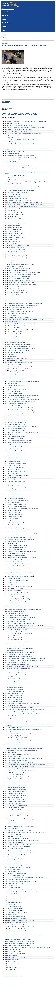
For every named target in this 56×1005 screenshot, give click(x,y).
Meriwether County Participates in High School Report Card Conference (25, 748)
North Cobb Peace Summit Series (15, 677)
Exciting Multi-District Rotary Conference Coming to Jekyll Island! (23, 572)
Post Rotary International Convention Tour (17, 603)
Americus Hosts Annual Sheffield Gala (17, 842)
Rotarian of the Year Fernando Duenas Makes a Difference (21, 889)
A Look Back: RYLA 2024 (13, 970)
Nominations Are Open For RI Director (16, 953)
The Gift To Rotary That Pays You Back (17, 801)
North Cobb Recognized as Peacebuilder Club (18, 389)
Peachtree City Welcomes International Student (18, 838)
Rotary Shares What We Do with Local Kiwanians (19, 414)
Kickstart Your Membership (14, 153)
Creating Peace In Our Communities (16, 791)
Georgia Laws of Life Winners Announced (18, 270)
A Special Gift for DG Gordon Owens (16, 775)
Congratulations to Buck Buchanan (16, 638)
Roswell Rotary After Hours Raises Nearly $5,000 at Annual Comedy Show (25, 935)
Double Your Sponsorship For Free (16, 910)
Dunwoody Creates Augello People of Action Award (20, 931)
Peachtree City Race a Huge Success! (16, 420)
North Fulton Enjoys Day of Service (17, 288)
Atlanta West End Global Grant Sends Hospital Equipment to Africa (23, 399)
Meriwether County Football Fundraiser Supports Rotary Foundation (23, 395)
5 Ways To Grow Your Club (14, 465)
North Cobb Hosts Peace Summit (15, 705)
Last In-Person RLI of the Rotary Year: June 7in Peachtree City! (23, 206)
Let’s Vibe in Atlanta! (13, 315)
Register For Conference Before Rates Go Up (18, 475)
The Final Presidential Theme (14, 963)
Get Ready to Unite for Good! (15, 321)
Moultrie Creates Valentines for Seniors (17, 342)
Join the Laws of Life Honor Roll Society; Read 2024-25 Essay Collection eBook (27, 204)
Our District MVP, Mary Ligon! (15, 227)
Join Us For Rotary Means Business (16, 799)
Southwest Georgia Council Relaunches (17, 857)
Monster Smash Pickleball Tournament (17, 789)
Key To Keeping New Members (15, 701)
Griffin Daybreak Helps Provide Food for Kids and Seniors (21, 941)
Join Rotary (5, 15)
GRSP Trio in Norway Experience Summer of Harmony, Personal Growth (26, 877)
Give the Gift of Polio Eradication (15, 650)
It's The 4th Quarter (12, 243)
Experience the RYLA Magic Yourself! (18, 293)
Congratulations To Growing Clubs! (16, 783)
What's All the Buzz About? (14, 716)
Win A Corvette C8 (11, 972)
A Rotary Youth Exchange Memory (16, 742)
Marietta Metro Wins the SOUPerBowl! (18, 309)
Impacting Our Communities (14, 863)
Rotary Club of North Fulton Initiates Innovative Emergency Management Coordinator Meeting (29, 947)
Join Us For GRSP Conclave (15, 123)
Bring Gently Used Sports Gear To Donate (18, 251)
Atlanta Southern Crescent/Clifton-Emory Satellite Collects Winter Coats (24, 609)
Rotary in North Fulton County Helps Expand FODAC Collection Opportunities (26, 764)
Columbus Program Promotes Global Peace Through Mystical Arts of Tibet (25, 758)
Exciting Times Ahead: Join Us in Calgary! (18, 937)
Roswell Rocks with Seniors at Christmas (17, 424)
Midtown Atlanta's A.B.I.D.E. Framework (17, 787)
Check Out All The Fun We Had (15, 212)
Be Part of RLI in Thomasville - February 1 (18, 627)
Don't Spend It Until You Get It (15, 900)
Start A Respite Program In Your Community (18, 192)
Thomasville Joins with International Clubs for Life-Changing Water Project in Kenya (27, 182)
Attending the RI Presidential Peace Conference (19, 260)
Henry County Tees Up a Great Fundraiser (18, 736)
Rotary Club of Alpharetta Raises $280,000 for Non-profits (21, 368)
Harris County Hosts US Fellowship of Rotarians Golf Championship (24, 140)
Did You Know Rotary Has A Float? (16, 781)
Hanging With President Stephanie (16, 691)
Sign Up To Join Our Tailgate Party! (16, 249)
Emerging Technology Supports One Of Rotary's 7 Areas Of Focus (23, 891)
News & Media (6, 23)
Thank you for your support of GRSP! (17, 223)
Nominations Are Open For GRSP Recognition (19, 245)
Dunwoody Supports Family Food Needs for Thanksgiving (21, 656)
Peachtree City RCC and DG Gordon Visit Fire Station (20, 648)
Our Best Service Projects (14, 225)
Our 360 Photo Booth (13, 217)
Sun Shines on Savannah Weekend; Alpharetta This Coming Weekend (24, 722)
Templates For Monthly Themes (15, 908)
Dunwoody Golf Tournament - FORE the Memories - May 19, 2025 (23, 381)
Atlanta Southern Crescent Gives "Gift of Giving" (19, 619)
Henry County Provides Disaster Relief (17, 718)
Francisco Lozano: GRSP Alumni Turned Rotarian (19, 816)
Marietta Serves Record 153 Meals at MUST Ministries (20, 633)
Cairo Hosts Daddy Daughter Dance (16, 336)
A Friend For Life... (11, 966)
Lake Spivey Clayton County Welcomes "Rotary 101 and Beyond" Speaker (25, 133)
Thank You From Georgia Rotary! (16, 219)
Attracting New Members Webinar (16, 807)
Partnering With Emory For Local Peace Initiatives (20, 362)
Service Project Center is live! (14, 861)
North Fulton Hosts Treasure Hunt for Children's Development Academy (24, 729)
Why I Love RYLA (12, 434)
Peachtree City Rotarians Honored (16, 646)
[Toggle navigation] (18, 6)
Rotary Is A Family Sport (14, 208)
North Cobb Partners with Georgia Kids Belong (19, 397)
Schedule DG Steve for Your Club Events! (17, 164)
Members (4, 26)
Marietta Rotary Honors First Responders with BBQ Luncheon (22, 750)
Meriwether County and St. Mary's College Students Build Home (24, 305)
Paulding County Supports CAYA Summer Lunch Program (21, 920)
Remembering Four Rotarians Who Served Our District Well (21, 623)
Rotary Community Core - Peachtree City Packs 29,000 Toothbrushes (24, 144)
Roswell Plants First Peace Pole (16, 883)
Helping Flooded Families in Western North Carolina (20, 442)
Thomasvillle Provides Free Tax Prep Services (19, 291)
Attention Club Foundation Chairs (15, 809)
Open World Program (12, 955)
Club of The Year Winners (14, 235)
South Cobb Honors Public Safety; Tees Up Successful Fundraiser (23, 157)
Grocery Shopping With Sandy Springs (17, 859)
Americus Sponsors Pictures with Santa (17, 393)
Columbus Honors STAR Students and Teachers (19, 350)
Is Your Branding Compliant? (14, 869)
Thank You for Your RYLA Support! (16, 177)
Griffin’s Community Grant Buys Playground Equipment (21, 190)
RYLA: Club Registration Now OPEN (17, 772)
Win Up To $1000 (12, 752)
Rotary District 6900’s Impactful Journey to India (19, 446)
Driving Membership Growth (14, 949)
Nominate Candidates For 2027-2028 (16, 855)
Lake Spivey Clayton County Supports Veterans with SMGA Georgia (24, 186)
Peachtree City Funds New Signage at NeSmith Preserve (21, 155)
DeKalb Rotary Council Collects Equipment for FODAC (21, 846)
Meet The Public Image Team (14, 146)
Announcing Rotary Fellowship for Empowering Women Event (22, 323)
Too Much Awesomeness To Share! (16, 379)
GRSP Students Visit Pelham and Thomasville (19, 268)
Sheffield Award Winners (13, 137)
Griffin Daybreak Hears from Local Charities (18, 317)
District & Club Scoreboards (14, 906)
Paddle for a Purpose (12, 387)
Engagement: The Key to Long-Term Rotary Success (20, 418)
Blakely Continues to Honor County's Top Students (20, 366)
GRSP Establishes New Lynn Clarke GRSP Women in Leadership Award (25, 202)
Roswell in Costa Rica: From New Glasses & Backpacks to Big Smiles (25, 272)
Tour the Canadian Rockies (14, 461)
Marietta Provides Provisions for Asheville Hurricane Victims (22, 746)
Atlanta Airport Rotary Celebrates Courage (17, 175)
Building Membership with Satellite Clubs (17, 358)
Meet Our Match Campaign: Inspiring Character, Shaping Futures (23, 852)
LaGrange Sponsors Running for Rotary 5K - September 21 (21, 820)
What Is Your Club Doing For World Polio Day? (19, 785)
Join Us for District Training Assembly (17, 313)
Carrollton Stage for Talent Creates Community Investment (22, 280)
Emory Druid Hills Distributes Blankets (17, 403)
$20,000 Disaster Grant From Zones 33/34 (17, 672)
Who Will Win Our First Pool (15, 898)
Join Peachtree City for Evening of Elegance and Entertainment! (22, 924)
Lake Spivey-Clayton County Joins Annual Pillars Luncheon (22, 284)
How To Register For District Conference (17, 471)
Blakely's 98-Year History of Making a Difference (19, 830)
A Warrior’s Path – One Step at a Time (17, 258)
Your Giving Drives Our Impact (15, 693)
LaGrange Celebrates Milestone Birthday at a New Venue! (21, 348)
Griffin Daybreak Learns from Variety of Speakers (19, 754)
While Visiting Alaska (13, 828)
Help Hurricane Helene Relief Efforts (16, 779)
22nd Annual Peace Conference (15, 574)
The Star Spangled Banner (14, 590)
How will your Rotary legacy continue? (17, 814)
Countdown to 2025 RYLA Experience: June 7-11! (20, 200)
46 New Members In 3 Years (14, 229)
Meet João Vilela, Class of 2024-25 (16, 611)
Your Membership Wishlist (14, 685)
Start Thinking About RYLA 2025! (16, 613)
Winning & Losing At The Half (15, 477)
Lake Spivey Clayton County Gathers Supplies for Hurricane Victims (24, 713)
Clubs (3, 30)
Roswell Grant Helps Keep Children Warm (18, 662)
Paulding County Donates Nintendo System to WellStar (20, 844)
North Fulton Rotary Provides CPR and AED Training (20, 410)
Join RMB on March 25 (13, 373)
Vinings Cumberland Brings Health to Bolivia (19, 276)
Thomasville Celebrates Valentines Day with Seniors (20, 338)
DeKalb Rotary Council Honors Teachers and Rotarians (21, 282)
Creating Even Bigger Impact (14, 834)
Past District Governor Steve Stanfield (16, 605)
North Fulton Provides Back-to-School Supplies (19, 933)
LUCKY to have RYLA (14, 377)
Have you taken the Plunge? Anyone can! (17, 629)
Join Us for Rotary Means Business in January (18, 664)
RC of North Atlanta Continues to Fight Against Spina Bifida (22, 824)
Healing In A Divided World (14, 803)
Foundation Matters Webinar (14, 679)
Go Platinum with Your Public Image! (17, 818)
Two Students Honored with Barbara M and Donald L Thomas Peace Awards (26, 319)
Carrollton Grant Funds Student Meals (16, 159)
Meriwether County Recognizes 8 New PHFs (18, 527)
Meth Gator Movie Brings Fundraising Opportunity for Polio (22, 711)
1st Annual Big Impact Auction (15, 681)
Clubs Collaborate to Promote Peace (16, 644)
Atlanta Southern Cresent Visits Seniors (17, 334)
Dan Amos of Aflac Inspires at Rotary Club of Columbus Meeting (23, 666)
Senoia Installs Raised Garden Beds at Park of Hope (21, 311)
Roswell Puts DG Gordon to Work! (16, 640)
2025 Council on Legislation (14, 194)
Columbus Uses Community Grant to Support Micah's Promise (23, 274)
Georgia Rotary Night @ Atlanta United (17, 364)
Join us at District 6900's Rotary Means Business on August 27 (23, 881)
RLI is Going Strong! (13, 822)
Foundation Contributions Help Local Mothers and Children (22, 330)
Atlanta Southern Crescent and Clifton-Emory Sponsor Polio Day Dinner (25, 720)
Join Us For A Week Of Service (15, 670)
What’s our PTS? (12, 354)
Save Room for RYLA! (13, 885)
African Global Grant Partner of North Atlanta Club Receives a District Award (26, 127)
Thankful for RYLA (12, 731)
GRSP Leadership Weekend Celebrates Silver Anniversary (21, 375)
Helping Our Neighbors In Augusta (16, 699)
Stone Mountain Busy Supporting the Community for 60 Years (22, 188)
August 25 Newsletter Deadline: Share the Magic (18, 945)
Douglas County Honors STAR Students (17, 371)
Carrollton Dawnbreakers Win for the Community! (19, 344)
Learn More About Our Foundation (16, 151)
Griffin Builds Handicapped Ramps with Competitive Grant (21, 617)
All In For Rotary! (12, 479)
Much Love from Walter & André (15, 968)
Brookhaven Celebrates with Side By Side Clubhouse (21, 307)
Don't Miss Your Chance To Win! (15, 438)
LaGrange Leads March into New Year (17, 929)
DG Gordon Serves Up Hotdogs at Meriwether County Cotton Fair (23, 703)
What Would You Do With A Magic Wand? (18, 893)
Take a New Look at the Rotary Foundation (18, 615)
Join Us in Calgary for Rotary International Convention (20, 762)
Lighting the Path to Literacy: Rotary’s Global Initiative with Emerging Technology (27, 832)
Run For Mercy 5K (12, 383)
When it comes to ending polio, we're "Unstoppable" (20, 440)
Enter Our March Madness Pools (15, 352)
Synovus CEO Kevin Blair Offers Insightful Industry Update (22, 407)
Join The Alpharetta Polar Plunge (15, 744)
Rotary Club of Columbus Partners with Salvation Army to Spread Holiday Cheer (26, 625)
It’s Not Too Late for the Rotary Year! (16, 170)
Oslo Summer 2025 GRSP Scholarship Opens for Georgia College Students (25, 660)
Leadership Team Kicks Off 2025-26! (16, 430)
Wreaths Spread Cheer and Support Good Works (19, 654)
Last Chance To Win (12, 254)
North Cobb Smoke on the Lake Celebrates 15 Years (20, 131)
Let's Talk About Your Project (15, 902)
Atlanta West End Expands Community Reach (18, 760)
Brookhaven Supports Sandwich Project (17, 416)
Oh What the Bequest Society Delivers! (17, 142)
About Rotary (6, 12)
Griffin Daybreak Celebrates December (17, 607)
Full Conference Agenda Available (16, 247)
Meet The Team (11, 904)
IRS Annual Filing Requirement (15, 811)
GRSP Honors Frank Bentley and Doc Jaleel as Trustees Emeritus (23, 432)
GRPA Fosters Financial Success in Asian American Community (23, 179)
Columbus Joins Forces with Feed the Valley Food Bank (21, 943)
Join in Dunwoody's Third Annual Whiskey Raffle (19, 733)
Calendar (4, 19)
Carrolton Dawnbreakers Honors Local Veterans (19, 668)
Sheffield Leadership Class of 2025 (16, 233)
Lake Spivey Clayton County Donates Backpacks (19, 939)
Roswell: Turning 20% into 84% (15, 184)
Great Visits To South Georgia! (15, 360)
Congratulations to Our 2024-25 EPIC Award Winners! (20, 166)
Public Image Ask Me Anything (15, 687)
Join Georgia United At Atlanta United (17, 463)
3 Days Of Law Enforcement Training (16, 451)
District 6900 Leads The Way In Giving (17, 453)
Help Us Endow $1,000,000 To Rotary (16, 957)
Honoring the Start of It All (14, 327)
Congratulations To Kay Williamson (16, 237)
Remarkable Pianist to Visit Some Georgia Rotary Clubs (21, 826)
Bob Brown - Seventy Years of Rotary (16, 428)
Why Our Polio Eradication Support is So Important (20, 299)
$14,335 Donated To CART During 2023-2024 (19, 867)
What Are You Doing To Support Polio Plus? (18, 865)
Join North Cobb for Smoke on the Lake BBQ (19, 278)
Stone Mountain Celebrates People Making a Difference (21, 264)
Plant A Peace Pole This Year (14, 959)
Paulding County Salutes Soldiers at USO (17, 262)
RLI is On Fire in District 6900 (15, 887)
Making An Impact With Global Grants (17, 459)
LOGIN (2, 8)
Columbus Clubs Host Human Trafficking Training (19, 346)
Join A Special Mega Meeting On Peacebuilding (19, 599)
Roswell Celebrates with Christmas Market (17, 405)
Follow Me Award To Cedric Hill (16, 215)
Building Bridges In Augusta (14, 448)
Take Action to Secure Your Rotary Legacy (17, 601)
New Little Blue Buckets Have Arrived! (17, 795)
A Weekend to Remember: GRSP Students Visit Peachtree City (22, 770)
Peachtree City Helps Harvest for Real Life (17, 922)
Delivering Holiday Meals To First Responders (18, 592)
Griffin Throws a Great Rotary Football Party (18, 738)
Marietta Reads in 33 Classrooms (16, 286)
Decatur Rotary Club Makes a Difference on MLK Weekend (22, 426)
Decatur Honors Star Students (15, 295)
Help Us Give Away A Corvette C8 (16, 793)
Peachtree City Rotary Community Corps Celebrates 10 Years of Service (25, 303)
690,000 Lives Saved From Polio (15, 697)
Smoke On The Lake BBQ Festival (16, 385)
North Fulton (9, 108)
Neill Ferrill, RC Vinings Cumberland (16, 621)
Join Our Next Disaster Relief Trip (16, 467)
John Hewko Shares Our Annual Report (17, 596)
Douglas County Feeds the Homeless (16, 196)
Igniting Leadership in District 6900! (16, 436)
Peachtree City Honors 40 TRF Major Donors (19, 297)
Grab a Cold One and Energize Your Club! (17, 768)
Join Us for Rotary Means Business (16, 727)
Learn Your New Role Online (14, 951)
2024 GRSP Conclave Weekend (14, 976)
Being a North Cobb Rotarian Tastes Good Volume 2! (20, 926)
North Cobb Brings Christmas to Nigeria (17, 422)
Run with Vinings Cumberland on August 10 (18, 918)
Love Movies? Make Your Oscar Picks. (17, 455)
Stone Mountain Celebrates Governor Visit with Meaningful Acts (23, 412)
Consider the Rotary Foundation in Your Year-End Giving (21, 652)
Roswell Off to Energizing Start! (15, 848)
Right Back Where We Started (15, 636)
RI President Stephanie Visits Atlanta (16, 896)
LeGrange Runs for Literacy (14, 756)
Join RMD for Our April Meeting (15, 266)
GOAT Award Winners (13, 231)
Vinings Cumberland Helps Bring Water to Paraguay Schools (22, 740)
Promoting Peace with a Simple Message (17, 198)
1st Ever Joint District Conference (15, 961)
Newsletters (4, 36)
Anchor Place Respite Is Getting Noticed (17, 256)
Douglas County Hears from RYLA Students (18, 631)
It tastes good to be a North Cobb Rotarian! (18, 912)
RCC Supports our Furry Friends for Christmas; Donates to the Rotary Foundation (27, 658)
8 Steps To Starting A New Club (15, 457)
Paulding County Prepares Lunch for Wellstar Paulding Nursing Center (24, 168)
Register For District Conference (15, 689)
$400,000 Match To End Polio (15, 210)
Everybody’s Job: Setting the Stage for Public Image (20, 129)
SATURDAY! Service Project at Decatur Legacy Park (20, 707)
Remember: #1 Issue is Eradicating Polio (17, 325)
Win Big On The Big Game (14, 469)
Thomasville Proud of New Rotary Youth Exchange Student (21, 401)
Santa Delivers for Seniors (14, 391)
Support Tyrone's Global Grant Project (16, 797)
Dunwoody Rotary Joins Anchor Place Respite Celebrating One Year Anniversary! (27, 121)
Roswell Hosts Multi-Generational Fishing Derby (19, 642)
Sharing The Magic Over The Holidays (17, 594)
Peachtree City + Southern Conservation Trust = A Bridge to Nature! (23, 840)
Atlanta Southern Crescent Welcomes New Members (20, 777)
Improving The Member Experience (16, 916)
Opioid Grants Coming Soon (14, 241)
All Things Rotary (12, 356)
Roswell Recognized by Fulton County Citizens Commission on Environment (26, 709)
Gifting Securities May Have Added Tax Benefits (19, 674)
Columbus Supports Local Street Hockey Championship (21, 850)
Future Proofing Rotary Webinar (15, 695)
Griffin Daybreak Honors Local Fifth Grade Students (20, 125)
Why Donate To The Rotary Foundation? (17, 444)
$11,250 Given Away (13, 239)
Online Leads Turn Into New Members (17, 873)
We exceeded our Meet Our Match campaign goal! (19, 683)
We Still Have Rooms (13, 473)
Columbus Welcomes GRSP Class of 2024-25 (19, 879)
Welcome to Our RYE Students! (15, 836)
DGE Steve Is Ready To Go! (14, 221)
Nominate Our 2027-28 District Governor (17, 805)
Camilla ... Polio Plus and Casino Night (17, 340)
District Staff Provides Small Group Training (18, 332)
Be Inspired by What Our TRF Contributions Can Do (21, 301)
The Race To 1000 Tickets (14, 914)
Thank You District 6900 (13, 135)
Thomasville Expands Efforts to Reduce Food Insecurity (21, 766)
